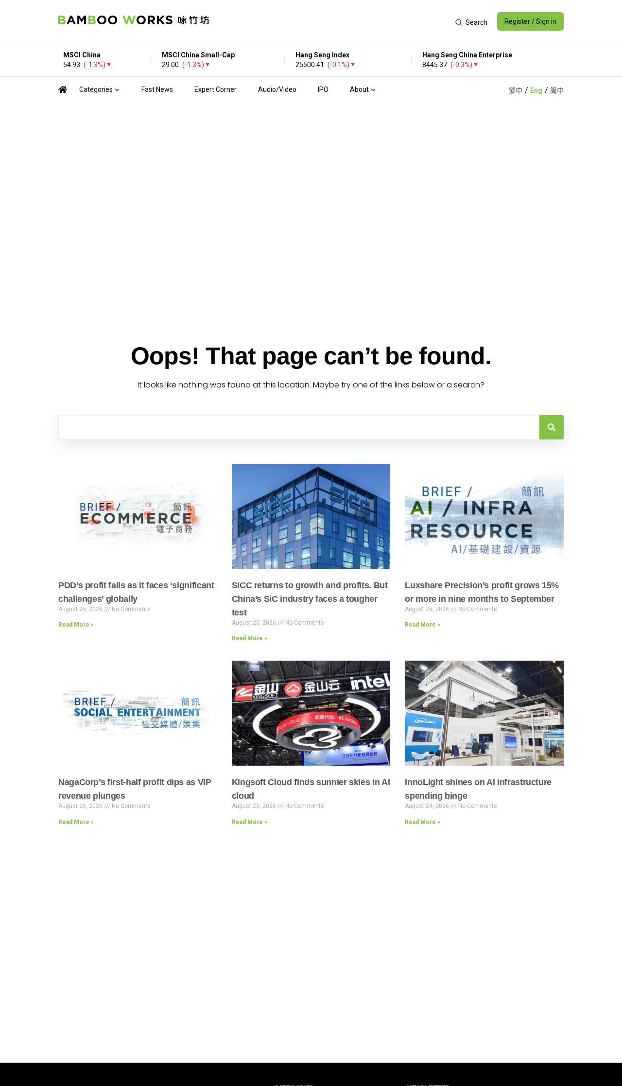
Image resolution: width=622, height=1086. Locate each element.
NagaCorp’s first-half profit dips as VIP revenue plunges (134, 789)
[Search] (551, 427)
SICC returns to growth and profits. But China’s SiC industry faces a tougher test (310, 598)
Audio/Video (277, 89)
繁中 (515, 90)
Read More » (76, 624)
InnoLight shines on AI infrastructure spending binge (478, 789)
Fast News (157, 89)
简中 (557, 90)
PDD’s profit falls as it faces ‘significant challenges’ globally (136, 592)
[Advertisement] (332, 21)
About (359, 89)
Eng (536, 90)
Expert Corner (215, 89)
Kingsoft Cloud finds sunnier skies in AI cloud (311, 789)
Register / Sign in (530, 21)
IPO (323, 89)
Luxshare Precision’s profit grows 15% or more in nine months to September (482, 592)
